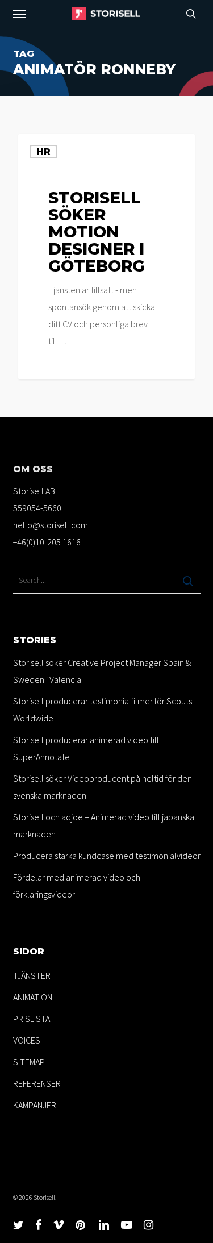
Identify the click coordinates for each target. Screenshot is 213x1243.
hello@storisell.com (50, 525)
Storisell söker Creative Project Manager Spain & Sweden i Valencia (102, 671)
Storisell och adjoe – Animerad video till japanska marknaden (103, 825)
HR (43, 151)
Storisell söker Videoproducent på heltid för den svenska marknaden (102, 787)
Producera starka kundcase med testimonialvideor (107, 855)
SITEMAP (29, 1061)
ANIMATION (32, 997)
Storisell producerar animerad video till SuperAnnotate (86, 748)
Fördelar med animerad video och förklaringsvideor (76, 885)
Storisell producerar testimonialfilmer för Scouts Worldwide (102, 709)
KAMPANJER (34, 1105)
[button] (19, 13)
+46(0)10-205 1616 (47, 542)
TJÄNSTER (32, 975)
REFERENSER (37, 1083)
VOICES (26, 1040)
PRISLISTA (31, 1018)
